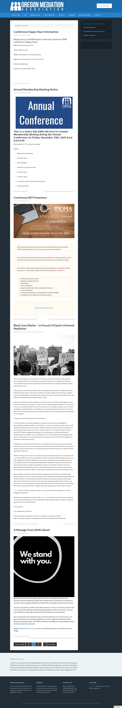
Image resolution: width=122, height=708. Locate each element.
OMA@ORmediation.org (26, 628)
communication (53, 638)
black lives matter (40, 638)
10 (45, 644)
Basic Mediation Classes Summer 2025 (94, 31)
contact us (43, 497)
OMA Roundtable (69, 638)
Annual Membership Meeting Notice (36, 89)
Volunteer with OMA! (89, 27)
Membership (61, 191)
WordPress (96, 703)
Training (71, 319)
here (72, 458)
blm (47, 638)
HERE (25, 144)
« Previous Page (19, 644)
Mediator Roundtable (89, 35)
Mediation (54, 191)
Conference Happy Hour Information (36, 31)
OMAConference (69, 191)
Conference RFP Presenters (30, 197)
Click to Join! (92, 686)
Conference (24, 191)
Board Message (25, 523)
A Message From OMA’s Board (32, 529)
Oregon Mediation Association (37, 6)
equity (72, 523)
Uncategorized (25, 83)
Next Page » (52, 644)
